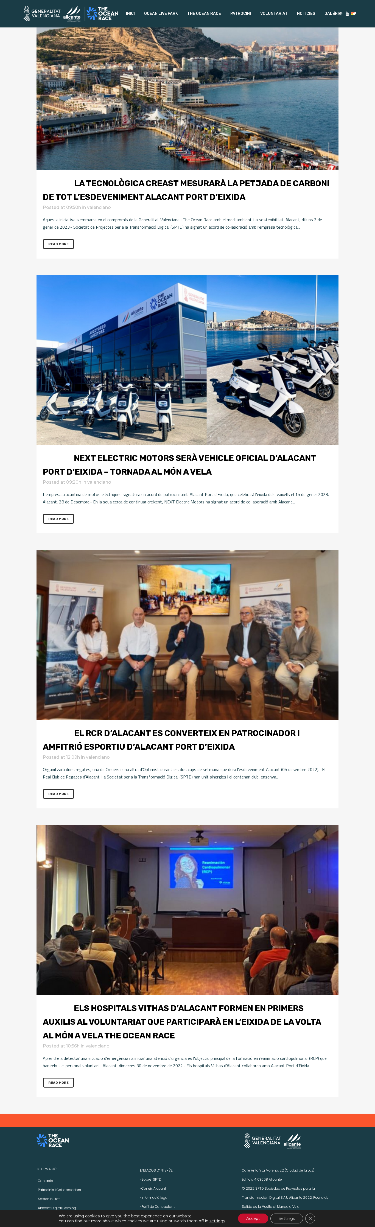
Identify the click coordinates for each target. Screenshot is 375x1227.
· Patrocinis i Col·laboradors (59, 1189)
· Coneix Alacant (153, 1188)
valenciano (99, 207)
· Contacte (45, 1180)
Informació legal (154, 1197)
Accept (253, 1218)
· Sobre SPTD (150, 1179)
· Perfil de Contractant (157, 1206)
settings (217, 1220)
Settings (287, 1218)
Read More (58, 244)
